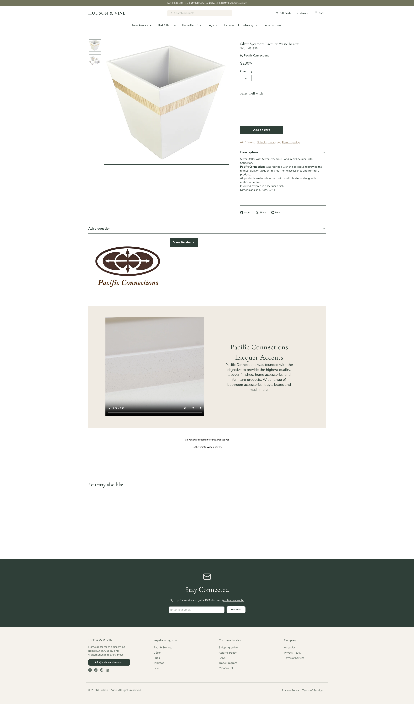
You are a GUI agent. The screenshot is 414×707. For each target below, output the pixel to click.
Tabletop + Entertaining (239, 25)
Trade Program (228, 663)
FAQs (222, 658)
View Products (183, 242)
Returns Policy (228, 653)
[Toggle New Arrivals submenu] (151, 25)
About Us (289, 647)
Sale (156, 668)
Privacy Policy (292, 653)
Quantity (246, 71)
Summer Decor (273, 25)
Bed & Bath (165, 25)
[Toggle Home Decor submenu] (200, 25)
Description (249, 152)
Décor (157, 653)
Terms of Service (294, 658)
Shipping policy (228, 647)
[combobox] (199, 13)
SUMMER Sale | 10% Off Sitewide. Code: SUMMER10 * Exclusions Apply (207, 3)
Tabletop (158, 663)
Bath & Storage (162, 647)
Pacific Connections (256, 55)
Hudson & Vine (106, 13)
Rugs (210, 25)
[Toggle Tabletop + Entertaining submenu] (256, 25)
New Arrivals (140, 25)
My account (226, 668)
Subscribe (236, 609)
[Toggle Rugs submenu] (216, 25)
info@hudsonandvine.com (109, 662)
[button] (207, 447)
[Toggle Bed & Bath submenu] (175, 25)
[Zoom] (166, 101)
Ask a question (99, 228)
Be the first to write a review (207, 447)
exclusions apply (233, 600)
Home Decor (189, 25)
